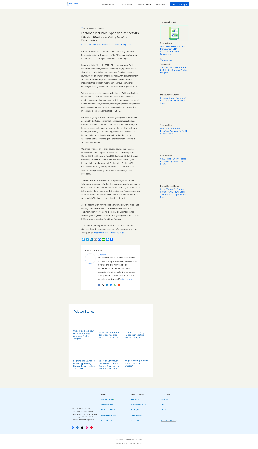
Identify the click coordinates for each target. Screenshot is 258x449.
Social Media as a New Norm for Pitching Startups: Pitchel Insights (83, 334)
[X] (82, 427)
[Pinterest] (91, 427)
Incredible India (107, 421)
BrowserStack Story (138, 404)
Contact (164, 415)
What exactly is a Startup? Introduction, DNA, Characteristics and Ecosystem (172, 50)
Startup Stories (107, 399)
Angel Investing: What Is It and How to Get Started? (136, 363)
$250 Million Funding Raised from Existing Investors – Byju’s (134, 335)
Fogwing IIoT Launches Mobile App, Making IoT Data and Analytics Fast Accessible (84, 364)
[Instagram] (87, 427)
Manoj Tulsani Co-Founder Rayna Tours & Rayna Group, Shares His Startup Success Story (173, 193)
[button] (179, 4)
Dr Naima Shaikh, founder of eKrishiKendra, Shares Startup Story (174, 101)
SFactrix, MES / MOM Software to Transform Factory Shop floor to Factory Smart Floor (109, 364)
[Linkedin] (107, 284)
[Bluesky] (111, 284)
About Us (164, 399)
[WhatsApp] (115, 284)
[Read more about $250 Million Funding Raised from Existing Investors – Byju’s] (136, 322)
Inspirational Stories (108, 415)
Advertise (164, 410)
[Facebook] (99, 284)
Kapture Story (136, 421)
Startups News (99, 44)
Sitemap (139, 439)
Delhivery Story (136, 415)
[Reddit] (119, 284)
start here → (126, 279)
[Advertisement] (174, 233)
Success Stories (107, 404)
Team (163, 404)
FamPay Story (136, 410)
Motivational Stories (109, 410)
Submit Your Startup (168, 421)
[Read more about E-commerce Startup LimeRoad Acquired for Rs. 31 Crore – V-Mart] (111, 322)
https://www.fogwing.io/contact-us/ (109, 232)
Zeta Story (135, 399)
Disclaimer (119, 439)
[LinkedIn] (77, 427)
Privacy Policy (129, 439)
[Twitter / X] (103, 284)
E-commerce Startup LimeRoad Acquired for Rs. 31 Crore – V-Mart (109, 335)
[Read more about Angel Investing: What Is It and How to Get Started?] (136, 350)
